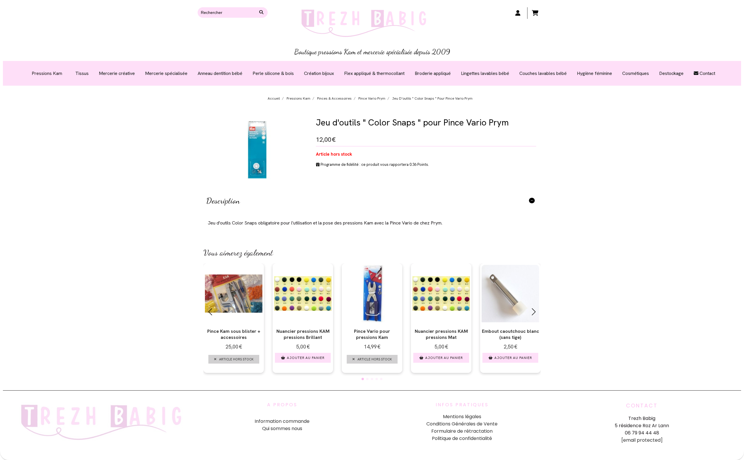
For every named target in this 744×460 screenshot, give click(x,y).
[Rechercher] (262, 12)
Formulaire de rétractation (462, 431)
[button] (363, 379)
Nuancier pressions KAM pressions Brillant (303, 334)
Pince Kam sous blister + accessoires (233, 334)
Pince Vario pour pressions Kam (372, 334)
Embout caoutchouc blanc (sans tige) (510, 334)
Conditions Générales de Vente (462, 424)
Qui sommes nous (282, 428)
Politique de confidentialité (462, 438)
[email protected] (642, 440)
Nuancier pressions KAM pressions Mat (441, 334)
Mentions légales (462, 416)
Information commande (282, 421)
